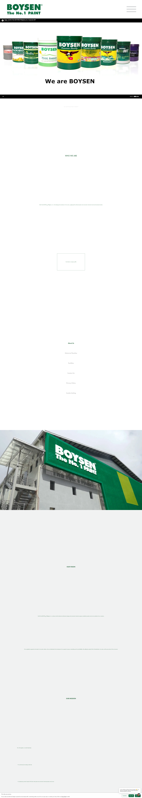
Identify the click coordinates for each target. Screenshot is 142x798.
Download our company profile (71, 261)
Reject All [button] (131, 795)
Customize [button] (125, 795)
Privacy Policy (71, 383)
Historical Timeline (71, 353)
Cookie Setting (71, 393)
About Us (71, 343)
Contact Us (71, 373)
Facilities (71, 363)
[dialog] (71, 795)
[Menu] (131, 9)
